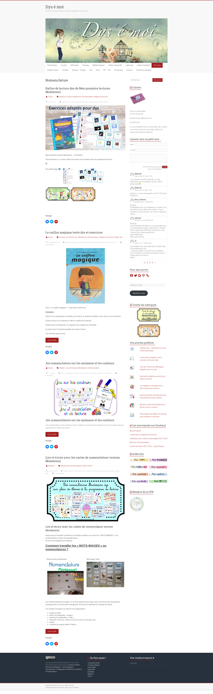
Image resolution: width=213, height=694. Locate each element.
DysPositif (92, 669)
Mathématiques (99, 65)
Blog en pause (135, 431)
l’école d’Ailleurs (94, 665)
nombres (100, 373)
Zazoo (50, 97)
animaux (70, 471)
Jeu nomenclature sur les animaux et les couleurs (79, 363)
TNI (115, 242)
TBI (107, 242)
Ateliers (62, 368)
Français (85, 65)
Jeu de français (72, 368)
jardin (97, 471)
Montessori (77, 97)
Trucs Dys (157, 65)
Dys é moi (54, 6)
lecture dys (85, 102)
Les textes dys (71, 237)
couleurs (77, 373)
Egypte (89, 471)
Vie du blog (118, 70)
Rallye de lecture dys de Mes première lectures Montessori (77, 90)
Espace (62, 97)
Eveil (98, 70)
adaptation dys (66, 102)
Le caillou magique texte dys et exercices (74, 232)
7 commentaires (59, 473)
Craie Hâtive (92, 667)
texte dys (110, 242)
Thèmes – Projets (79, 70)
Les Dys (64, 65)
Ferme (93, 471)
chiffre (62, 373)
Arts (90, 70)
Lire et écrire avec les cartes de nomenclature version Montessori (82, 459)
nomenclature (97, 242)
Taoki (46, 473)
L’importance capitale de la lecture (143, 435)
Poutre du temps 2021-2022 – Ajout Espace (147, 446)
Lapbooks (129, 65)
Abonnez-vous (139, 293)
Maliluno (91, 674)
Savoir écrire (87, 466)
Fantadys (91, 672)
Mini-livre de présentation (139, 442)
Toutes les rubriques (144, 70)
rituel (103, 242)
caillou (67, 242)
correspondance (69, 373)
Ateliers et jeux (53, 70)
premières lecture (94, 102)
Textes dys (118, 237)
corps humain (82, 471)
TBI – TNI (106, 70)
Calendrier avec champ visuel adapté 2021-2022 (149, 438)
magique (90, 242)
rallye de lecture (103, 102)
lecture (88, 373)
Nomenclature (87, 97)
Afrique (65, 471)
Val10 (90, 676)
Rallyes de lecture (101, 97)
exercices (82, 373)
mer (105, 471)
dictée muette (75, 102)
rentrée (117, 471)
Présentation (52, 65)
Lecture (69, 97)
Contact (129, 70)
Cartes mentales (143, 65)
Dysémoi (51, 466)
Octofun (65, 70)
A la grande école (94, 663)
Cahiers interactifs (115, 65)
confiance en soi (74, 242)
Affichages (74, 65)
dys (80, 102)
